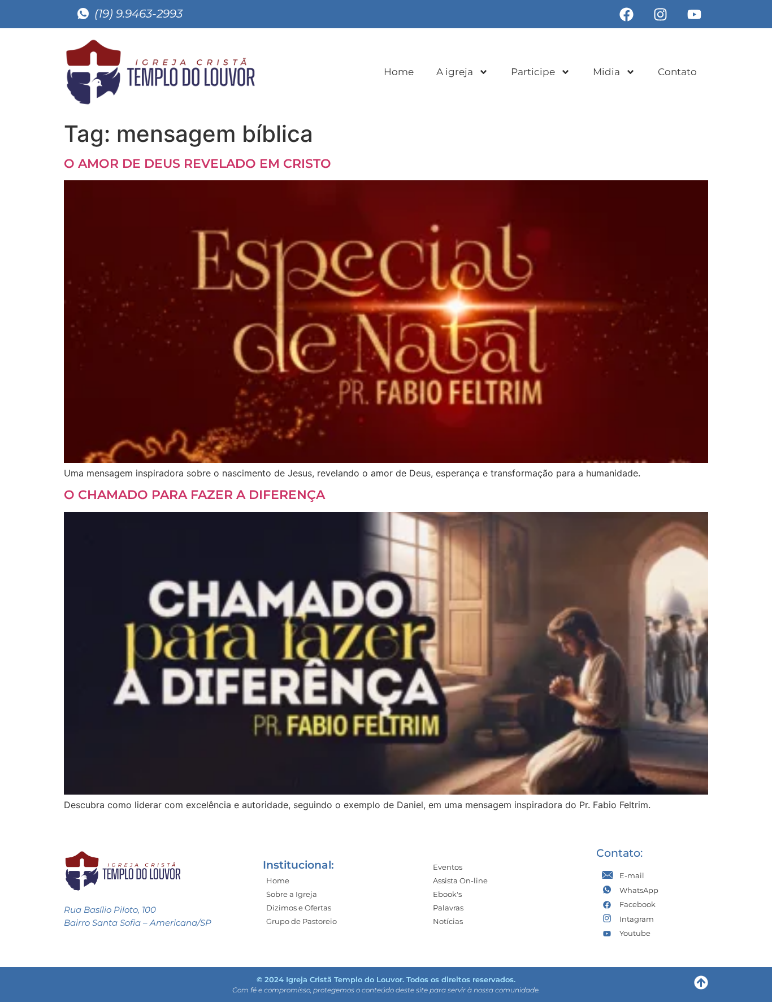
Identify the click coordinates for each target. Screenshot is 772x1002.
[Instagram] (660, 14)
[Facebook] (626, 14)
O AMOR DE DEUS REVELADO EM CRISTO (197, 163)
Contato (677, 71)
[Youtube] (694, 14)
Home (399, 71)
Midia (606, 71)
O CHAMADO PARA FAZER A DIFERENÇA (194, 494)
